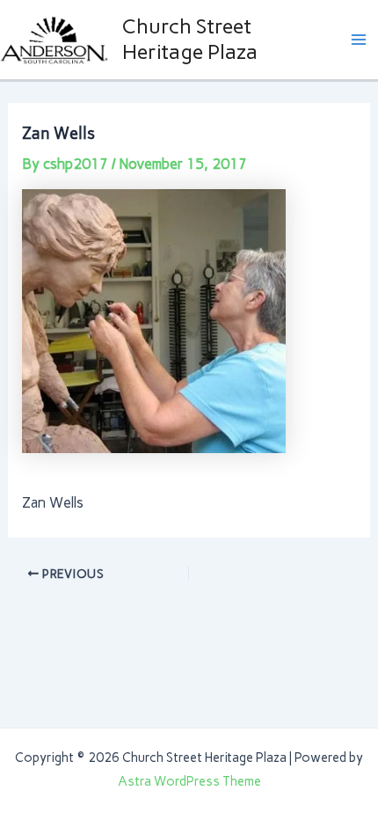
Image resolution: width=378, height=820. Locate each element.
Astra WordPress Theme (189, 781)
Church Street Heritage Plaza (190, 38)
